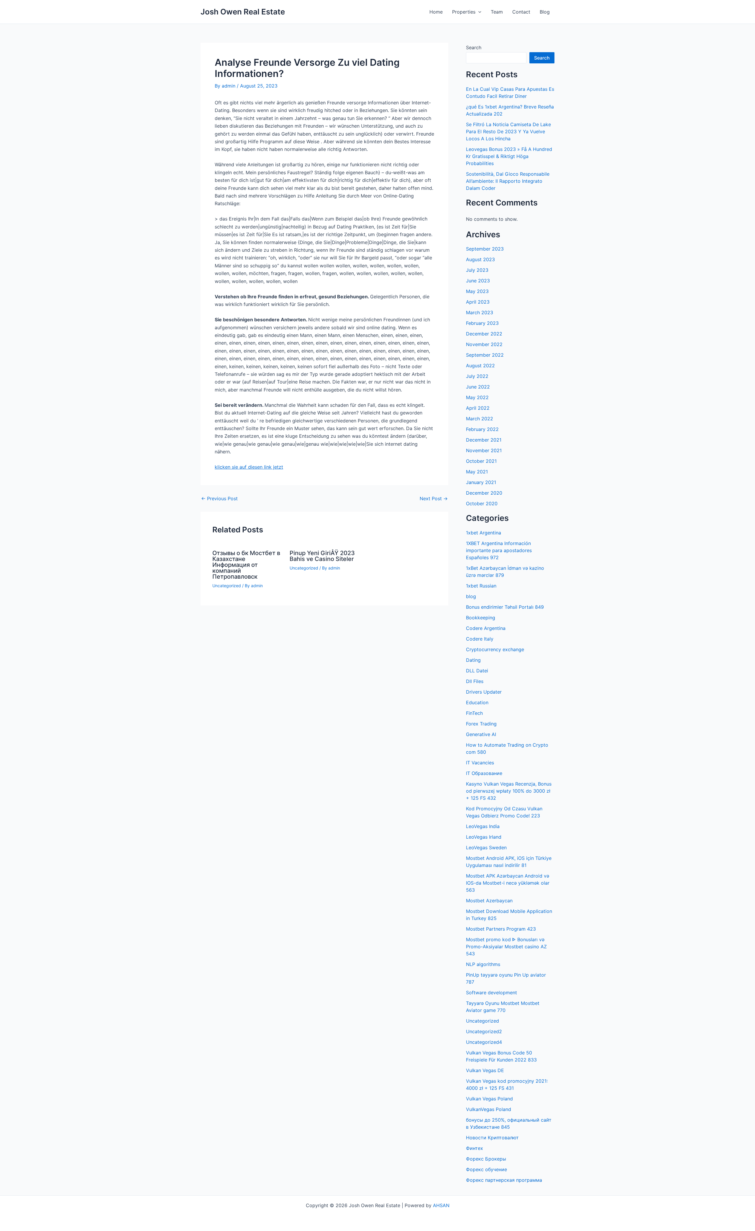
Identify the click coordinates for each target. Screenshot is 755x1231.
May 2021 (477, 472)
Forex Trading (481, 724)
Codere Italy (479, 639)
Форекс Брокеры (486, 1159)
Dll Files (474, 681)
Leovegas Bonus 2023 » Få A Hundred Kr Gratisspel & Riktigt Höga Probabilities (509, 156)
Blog (545, 12)
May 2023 (477, 291)
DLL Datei (477, 671)
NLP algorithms (483, 964)
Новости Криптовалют (492, 1138)
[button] (478, 12)
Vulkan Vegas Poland (489, 1099)
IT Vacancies (480, 763)
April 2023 (478, 302)
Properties (463, 12)
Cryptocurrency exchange (495, 649)
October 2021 (481, 461)
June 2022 (478, 387)
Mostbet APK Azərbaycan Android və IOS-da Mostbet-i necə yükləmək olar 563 (507, 883)
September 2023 (485, 249)
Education (477, 702)
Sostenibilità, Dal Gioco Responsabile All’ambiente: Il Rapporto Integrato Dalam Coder (507, 181)
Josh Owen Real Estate (243, 11)
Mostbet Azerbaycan (489, 900)
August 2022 (480, 365)
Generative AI (481, 734)
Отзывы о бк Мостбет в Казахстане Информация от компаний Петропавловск (246, 564)
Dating (473, 660)
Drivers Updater (484, 692)
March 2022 (479, 419)
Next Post (434, 498)
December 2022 (484, 334)
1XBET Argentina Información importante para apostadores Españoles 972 (499, 550)
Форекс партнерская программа (504, 1180)
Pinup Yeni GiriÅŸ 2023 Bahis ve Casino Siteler (322, 555)
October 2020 (482, 503)
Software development (491, 992)
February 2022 (482, 429)
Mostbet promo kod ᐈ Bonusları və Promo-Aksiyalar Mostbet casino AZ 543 (506, 947)
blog (471, 596)
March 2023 (479, 312)
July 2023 (477, 270)
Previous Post (219, 498)
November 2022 (484, 344)
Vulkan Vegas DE (485, 1070)
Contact (521, 12)
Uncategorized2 (484, 1031)
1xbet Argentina (483, 533)
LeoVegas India (483, 826)
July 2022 (477, 376)
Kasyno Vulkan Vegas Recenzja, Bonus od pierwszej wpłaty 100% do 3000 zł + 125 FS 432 (509, 791)
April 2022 (478, 408)
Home (436, 12)
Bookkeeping (480, 618)
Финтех (474, 1148)
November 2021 (484, 450)
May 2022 (477, 397)
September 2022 (485, 355)
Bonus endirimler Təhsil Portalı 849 (505, 607)
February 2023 (482, 323)
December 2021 (483, 440)
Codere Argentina (485, 628)
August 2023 (480, 259)
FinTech (474, 713)
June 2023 (478, 281)
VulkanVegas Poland (488, 1109)
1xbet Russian (481, 586)
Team (497, 12)
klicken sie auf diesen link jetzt (249, 467)
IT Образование (484, 773)
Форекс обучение (486, 1169)
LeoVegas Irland (483, 837)
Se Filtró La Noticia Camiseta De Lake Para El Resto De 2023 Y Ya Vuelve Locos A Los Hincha (508, 131)
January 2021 (481, 482)
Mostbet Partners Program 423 (501, 929)
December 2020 (484, 493)
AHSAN (441, 1205)
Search (473, 47)
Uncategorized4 (484, 1042)
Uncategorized (226, 585)
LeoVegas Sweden (486, 847)
